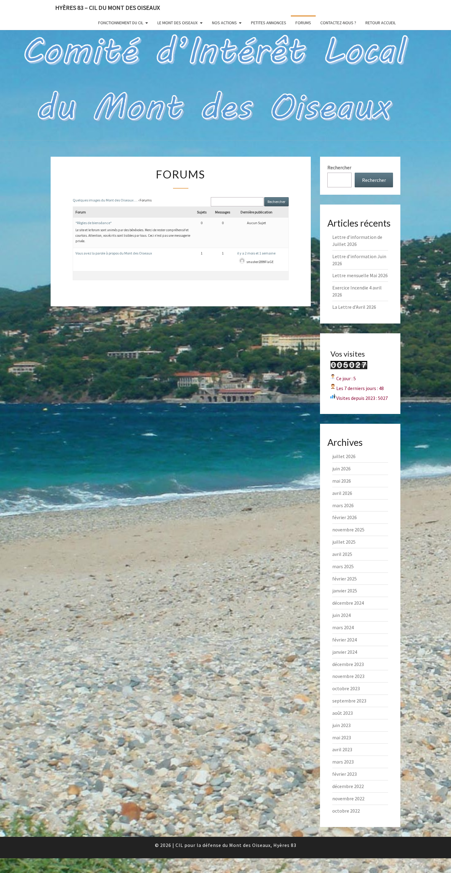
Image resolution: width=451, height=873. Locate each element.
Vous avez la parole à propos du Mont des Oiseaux (113, 253)
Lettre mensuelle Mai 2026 (360, 275)
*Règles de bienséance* (93, 222)
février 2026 (344, 517)
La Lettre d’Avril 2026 (354, 307)
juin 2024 (341, 615)
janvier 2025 (344, 591)
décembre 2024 (348, 603)
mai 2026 (341, 481)
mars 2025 (343, 566)
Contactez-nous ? (338, 22)
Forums (303, 22)
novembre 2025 (348, 529)
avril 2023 (342, 749)
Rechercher (339, 167)
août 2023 (342, 713)
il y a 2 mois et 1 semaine (256, 253)
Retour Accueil (380, 22)
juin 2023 (341, 725)
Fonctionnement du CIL (120, 22)
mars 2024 (343, 627)
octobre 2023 (346, 688)
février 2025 (344, 579)
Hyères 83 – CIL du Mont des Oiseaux (107, 7)
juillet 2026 (344, 456)
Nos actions (224, 22)
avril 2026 (342, 493)
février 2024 (344, 640)
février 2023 (344, 774)
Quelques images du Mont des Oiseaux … (105, 200)
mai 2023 (341, 737)
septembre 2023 (349, 701)
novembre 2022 (348, 798)
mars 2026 (343, 505)
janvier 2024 (344, 652)
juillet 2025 (344, 542)
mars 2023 (343, 762)
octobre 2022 (346, 811)
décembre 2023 (348, 664)
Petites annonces (268, 22)
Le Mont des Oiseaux (177, 22)
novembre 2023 (348, 676)
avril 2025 (342, 554)
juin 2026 (341, 468)
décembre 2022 (348, 786)
